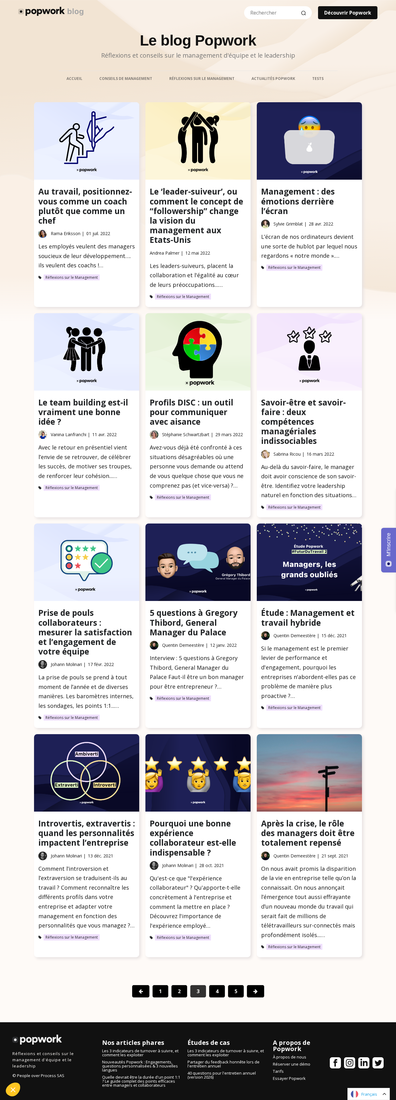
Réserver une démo (291, 1064)
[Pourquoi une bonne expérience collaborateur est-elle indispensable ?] (198, 774)
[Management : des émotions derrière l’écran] (309, 142)
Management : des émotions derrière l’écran (298, 201)
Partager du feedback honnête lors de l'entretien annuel (223, 1064)
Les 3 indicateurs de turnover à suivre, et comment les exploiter (140, 1053)
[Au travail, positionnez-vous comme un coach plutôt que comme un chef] (86, 142)
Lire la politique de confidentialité (40, 1047)
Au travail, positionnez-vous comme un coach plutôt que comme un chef (85, 206)
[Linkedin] (363, 1064)
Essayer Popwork (289, 1078)
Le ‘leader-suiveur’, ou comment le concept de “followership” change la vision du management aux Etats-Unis (196, 215)
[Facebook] (335, 1064)
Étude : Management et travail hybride (308, 617)
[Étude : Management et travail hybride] (309, 564)
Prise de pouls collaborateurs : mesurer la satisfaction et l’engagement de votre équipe (85, 632)
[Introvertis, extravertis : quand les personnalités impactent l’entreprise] (86, 774)
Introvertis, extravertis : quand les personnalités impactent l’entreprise (86, 833)
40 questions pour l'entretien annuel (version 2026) (221, 1075)
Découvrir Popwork (347, 12)
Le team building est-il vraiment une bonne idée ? (83, 412)
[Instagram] (349, 1064)
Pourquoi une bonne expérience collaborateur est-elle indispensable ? (193, 838)
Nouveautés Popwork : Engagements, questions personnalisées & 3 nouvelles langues (140, 1066)
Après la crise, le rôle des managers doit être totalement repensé (308, 833)
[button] (13, 1089)
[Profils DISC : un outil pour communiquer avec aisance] (198, 353)
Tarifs (278, 1071)
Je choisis (38, 1068)
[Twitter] (378, 1064)
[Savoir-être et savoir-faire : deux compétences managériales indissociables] (309, 353)
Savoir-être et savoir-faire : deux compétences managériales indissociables (303, 422)
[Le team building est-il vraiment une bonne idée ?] (86, 353)
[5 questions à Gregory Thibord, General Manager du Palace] (198, 564)
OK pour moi (103, 1068)
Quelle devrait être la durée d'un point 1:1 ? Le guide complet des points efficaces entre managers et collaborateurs (141, 1081)
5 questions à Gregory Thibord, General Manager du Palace (194, 622)
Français (369, 1094)
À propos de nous (289, 1057)
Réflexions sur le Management (71, 277)
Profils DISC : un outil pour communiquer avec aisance (191, 412)
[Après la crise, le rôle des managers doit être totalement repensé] (309, 774)
